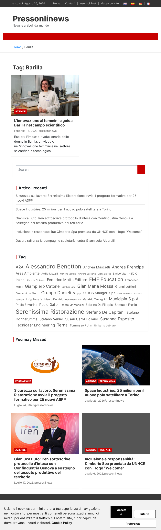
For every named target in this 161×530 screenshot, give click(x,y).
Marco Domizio (53, 299)
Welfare (105, 449)
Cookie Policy (62, 523)
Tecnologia (107, 381)
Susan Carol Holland (81, 319)
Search (141, 169)
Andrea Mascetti (96, 267)
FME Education (106, 279)
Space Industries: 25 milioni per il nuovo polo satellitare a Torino (64, 209)
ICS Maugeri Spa (101, 293)
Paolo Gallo (48, 304)
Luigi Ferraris (34, 299)
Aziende (20, 111)
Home (56, 3)
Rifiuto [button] (144, 514)
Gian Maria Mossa (95, 286)
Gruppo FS (79, 293)
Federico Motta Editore (67, 279)
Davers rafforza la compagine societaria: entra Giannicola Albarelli (65, 240)
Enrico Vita (119, 273)
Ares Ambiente (27, 273)
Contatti (70, 3)
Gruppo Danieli (56, 292)
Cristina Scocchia (87, 274)
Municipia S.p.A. (124, 298)
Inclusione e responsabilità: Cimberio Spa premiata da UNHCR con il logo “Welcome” (79, 232)
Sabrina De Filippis (99, 305)
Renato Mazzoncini (72, 304)
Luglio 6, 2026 (94, 473)
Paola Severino (26, 305)
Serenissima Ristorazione (50, 311)
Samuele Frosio (126, 305)
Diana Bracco (104, 274)
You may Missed (31, 339)
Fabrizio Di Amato (36, 280)
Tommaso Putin (81, 325)
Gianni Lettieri (125, 287)
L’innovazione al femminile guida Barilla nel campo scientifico (43, 122)
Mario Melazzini (73, 299)
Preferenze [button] (133, 523)
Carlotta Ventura (68, 274)
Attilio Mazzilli (49, 273)
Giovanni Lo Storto (27, 293)
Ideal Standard (124, 293)
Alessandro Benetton (53, 266)
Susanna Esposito (117, 318)
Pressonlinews (41, 18)
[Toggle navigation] (17, 36)
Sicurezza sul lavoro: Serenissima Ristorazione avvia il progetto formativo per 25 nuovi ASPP (44, 395)
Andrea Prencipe (128, 267)
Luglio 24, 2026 (24, 405)
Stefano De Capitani (105, 312)
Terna (62, 325)
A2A (20, 267)
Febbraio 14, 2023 (26, 130)
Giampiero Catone (42, 286)
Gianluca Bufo (68, 287)
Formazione (23, 381)
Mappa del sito (110, 3)
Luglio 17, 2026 (23, 482)
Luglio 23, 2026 (95, 400)
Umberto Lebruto (105, 325)
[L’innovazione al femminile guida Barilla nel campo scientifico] (45, 95)
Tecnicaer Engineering (35, 325)
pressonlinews (47, 130)
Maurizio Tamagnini (95, 299)
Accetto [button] (121, 512)
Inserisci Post (88, 3)
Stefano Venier (51, 319)
